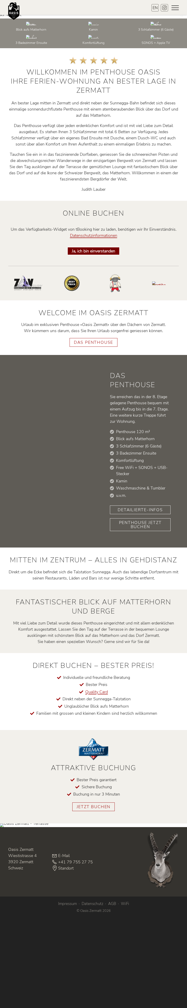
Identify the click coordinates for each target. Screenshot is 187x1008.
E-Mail (64, 855)
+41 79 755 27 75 (75, 862)
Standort (66, 868)
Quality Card (96, 692)
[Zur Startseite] (16, 14)
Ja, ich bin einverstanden (93, 251)
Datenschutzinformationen (93, 235)
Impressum (67, 903)
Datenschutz (92, 903)
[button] (175, 7)
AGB (112, 903)
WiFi (125, 903)
